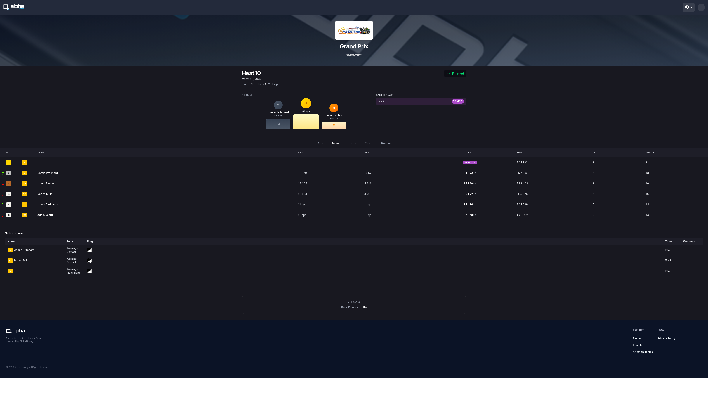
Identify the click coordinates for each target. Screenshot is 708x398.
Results (638, 345)
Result (336, 143)
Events (637, 338)
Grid (320, 143)
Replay (386, 143)
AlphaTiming (21, 367)
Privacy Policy (666, 338)
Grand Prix (354, 46)
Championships (643, 351)
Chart (369, 143)
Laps (352, 143)
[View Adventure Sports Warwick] (354, 30)
